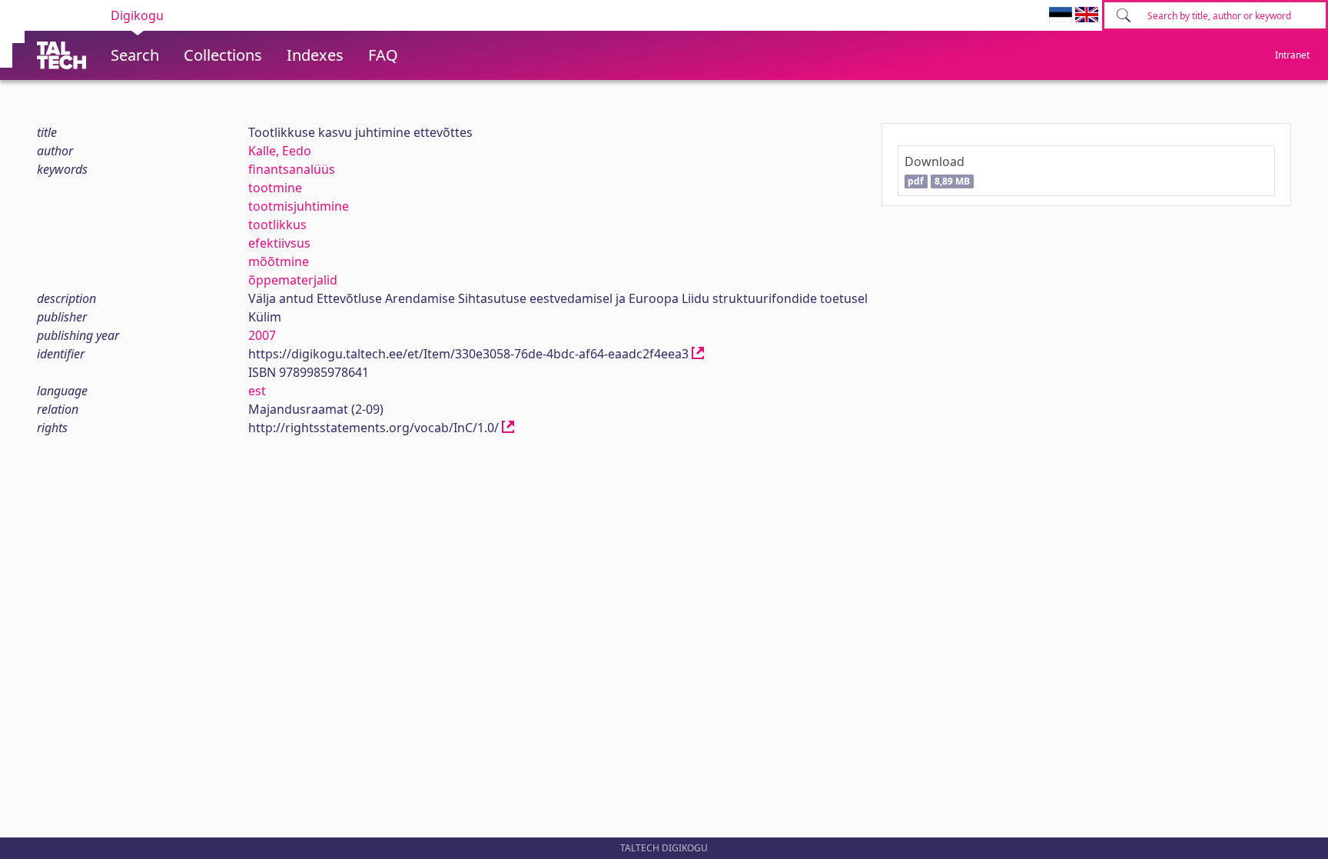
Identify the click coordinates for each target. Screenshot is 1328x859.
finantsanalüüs (291, 169)
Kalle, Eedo (279, 150)
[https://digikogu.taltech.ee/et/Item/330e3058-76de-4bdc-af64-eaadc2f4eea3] (698, 353)
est (257, 390)
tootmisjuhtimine (298, 206)
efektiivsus (279, 243)
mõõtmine (278, 261)
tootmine (275, 187)
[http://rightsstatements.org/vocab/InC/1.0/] (508, 427)
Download (937, 170)
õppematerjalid (292, 279)
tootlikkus (277, 224)
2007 (262, 335)
